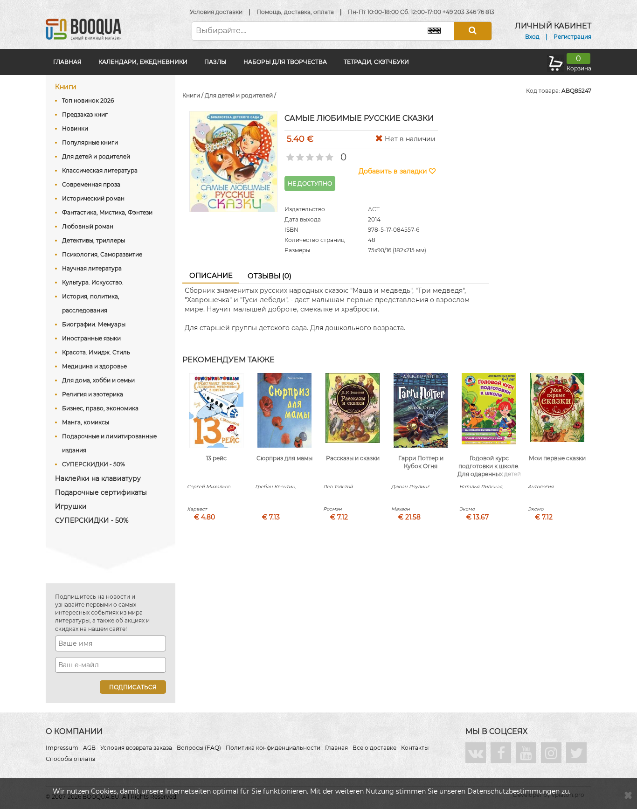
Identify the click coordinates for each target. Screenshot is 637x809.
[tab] (210, 276)
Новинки (75, 128)
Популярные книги (90, 142)
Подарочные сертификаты (101, 492)
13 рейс (216, 458)
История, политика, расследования (90, 303)
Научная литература (92, 268)
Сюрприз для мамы (284, 458)
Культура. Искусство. (93, 282)
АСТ (374, 209)
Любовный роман (87, 226)
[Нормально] (309, 154)
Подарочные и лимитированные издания (109, 443)
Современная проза (91, 184)
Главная (67, 61)
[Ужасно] (289, 154)
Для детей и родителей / (240, 95)
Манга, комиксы (85, 422)
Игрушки (71, 506)
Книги (65, 87)
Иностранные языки (91, 338)
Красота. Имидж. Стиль (96, 352)
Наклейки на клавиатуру (98, 478)
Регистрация (572, 36)
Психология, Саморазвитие (102, 254)
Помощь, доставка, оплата (295, 11)
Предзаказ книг (85, 114)
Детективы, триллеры (93, 240)
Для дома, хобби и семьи (98, 380)
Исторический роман (93, 198)
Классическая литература (100, 170)
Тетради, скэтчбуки (376, 61)
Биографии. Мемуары (93, 324)
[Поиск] (473, 31)
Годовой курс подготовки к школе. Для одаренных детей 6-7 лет (489, 470)
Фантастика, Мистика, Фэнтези (107, 212)
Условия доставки (216, 11)
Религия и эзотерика (92, 394)
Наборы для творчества (285, 61)
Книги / (193, 95)
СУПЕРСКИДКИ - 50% (93, 464)
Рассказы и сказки (353, 458)
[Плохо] (299, 154)
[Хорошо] (319, 154)
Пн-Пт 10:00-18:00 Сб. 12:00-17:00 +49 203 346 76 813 (421, 11)
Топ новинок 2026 (88, 100)
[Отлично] (328, 154)
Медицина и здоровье (94, 366)
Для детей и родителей (96, 156)
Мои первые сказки (557, 458)
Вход (532, 36)
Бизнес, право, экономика (100, 408)
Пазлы (215, 61)
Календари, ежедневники (142, 61)
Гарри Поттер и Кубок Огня (420, 462)
